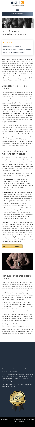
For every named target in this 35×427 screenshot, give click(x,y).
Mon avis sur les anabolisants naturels (13, 52)
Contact (16, 421)
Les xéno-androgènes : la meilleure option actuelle (17, 49)
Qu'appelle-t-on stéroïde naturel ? (12, 46)
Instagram (22, 421)
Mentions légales (28, 419)
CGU (11, 421)
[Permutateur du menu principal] (17, 9)
